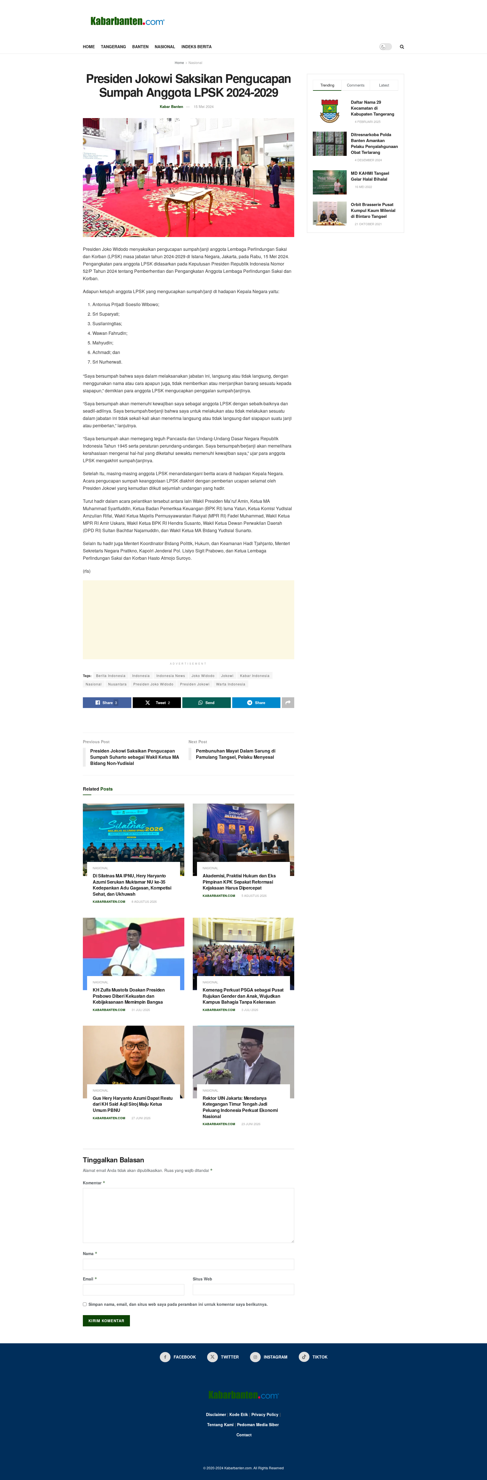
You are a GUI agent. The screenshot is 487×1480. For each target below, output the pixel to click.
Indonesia (141, 675)
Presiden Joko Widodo (153, 684)
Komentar (94, 1182)
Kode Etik (238, 1414)
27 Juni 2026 (140, 1118)
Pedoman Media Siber (258, 1424)
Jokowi (227, 675)
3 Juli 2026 (249, 1009)
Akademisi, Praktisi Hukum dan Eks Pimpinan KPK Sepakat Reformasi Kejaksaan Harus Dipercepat (239, 881)
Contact (244, 1434)
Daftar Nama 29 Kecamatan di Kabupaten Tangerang (372, 108)
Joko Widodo (203, 675)
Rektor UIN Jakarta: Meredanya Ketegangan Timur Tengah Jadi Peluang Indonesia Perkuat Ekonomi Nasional (240, 1107)
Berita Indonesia (111, 675)
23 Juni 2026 (250, 1123)
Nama (90, 1253)
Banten (140, 46)
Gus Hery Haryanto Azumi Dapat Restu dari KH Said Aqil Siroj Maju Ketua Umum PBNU (133, 1104)
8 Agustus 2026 (144, 901)
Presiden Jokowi (195, 684)
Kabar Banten (171, 106)
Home (89, 46)
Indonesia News (170, 675)
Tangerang (113, 46)
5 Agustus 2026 (254, 895)
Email (90, 1279)
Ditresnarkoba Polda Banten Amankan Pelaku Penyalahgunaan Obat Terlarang (374, 143)
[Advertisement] (188, 619)
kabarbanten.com (109, 901)
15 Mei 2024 (204, 106)
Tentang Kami (220, 1424)
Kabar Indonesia (255, 675)
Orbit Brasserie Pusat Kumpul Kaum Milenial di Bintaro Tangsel (373, 210)
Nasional (165, 46)
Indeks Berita (196, 46)
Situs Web (202, 1279)
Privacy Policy (264, 1414)
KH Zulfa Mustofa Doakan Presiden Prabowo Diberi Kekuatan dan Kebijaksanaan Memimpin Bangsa (129, 995)
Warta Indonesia (230, 684)
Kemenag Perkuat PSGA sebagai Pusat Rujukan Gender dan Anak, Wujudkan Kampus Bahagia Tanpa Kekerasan (243, 995)
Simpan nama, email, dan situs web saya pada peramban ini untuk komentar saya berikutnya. (178, 1304)
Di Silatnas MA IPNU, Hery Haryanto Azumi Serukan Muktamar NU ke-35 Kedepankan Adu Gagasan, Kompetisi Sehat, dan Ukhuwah (132, 884)
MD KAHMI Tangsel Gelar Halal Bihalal (370, 176)
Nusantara (117, 684)
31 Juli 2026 (140, 1009)
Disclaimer (216, 1414)
